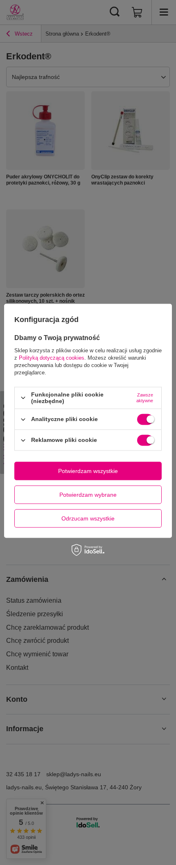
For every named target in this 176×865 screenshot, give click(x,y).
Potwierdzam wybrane (88, 494)
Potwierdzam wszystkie (88, 471)
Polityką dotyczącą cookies (51, 358)
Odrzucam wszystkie (88, 518)
